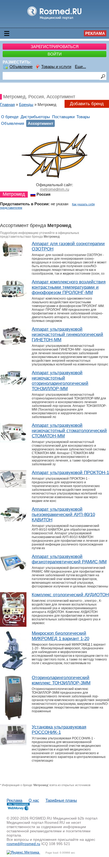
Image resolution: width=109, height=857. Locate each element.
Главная (7, 104)
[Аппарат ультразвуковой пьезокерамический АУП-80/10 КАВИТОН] (13, 521)
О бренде (10, 116)
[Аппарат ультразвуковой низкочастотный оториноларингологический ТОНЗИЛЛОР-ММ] (13, 384)
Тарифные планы (61, 800)
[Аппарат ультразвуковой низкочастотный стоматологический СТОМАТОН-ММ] (13, 440)
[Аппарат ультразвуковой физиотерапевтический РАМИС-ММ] (13, 570)
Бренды (26, 104)
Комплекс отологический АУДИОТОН (70, 594)
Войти (55, 54)
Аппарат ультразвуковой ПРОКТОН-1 (70, 472)
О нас (34, 800)
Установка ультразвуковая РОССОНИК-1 (59, 729)
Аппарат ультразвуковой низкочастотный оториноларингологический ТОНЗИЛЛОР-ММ (60, 380)
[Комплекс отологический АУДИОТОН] (13, 625)
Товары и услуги (56, 66)
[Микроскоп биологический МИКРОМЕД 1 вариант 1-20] (13, 669)
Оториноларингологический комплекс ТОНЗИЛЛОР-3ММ (61, 680)
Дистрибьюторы (35, 116)
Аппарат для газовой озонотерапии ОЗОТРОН (68, 246)
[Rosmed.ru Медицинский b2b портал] (54, 19)
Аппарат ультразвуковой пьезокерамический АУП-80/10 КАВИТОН (63, 514)
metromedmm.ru (54, 189)
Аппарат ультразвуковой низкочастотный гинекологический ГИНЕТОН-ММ (67, 334)
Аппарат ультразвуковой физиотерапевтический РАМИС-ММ (69, 559)
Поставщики (63, 116)
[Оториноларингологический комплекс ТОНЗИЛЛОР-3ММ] (13, 719)
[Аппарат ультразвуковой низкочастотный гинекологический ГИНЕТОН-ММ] (13, 345)
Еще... (80, 66)
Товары (83, 116)
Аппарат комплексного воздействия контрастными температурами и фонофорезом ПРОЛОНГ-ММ (69, 287)
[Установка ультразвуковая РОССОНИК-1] (13, 743)
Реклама (95, 33)
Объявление (21, 66)
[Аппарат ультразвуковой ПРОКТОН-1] (13, 486)
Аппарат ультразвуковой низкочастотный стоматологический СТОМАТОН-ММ (69, 430)
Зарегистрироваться (55, 46)
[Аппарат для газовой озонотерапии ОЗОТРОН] (13, 255)
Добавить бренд (87, 103)
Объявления (12, 123)
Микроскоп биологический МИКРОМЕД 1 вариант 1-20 (60, 636)
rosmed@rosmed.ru (23, 844)
